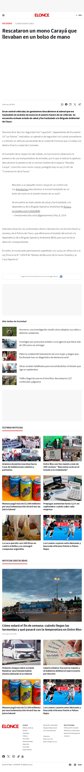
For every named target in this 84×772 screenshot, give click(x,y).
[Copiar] (70, 104)
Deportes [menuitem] (26, 744)
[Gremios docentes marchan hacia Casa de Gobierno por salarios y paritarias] (21, 448)
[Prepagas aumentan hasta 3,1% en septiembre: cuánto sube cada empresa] (62, 488)
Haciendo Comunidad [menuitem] (50, 725)
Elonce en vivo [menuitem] (48, 739)
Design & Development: (79, 764)
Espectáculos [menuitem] (27, 750)
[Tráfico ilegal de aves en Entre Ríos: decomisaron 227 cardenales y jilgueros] (9, 380)
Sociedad (7, 23)
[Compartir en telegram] (79, 104)
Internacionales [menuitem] (28, 741)
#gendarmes (22, 189)
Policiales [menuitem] (26, 733)
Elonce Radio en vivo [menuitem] (50, 742)
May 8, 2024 (60, 215)
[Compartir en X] (75, 104)
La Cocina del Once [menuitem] (49, 731)
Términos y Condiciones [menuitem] (72, 731)
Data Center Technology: (74, 764)
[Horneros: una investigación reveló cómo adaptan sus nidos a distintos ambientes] (9, 331)
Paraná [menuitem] (25, 731)
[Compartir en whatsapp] (62, 104)
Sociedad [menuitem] (26, 739)
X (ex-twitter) (8, 756)
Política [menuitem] (25, 736)
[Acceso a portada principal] (42, 15)
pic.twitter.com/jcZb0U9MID (26, 211)
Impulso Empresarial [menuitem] (50, 728)
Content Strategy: (69, 764)
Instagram (13, 756)
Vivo (80, 15)
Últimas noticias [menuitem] (28, 728)
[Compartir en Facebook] (66, 104)
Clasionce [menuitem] (46, 736)
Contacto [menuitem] (67, 736)
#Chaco (67, 206)
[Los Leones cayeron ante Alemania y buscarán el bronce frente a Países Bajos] (62, 528)
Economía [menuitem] (26, 747)
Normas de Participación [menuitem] (72, 733)
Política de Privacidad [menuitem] (71, 728)
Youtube (22, 756)
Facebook (3, 756)
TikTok (18, 756)
